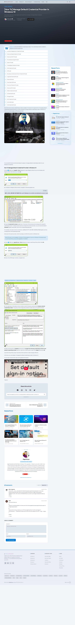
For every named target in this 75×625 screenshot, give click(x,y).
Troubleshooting (19, 575)
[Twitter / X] (10, 563)
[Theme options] (70, 2)
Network (65, 575)
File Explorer (39, 575)
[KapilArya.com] (8, 1)
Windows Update (26, 575)
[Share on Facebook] (17, 390)
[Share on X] (26, 390)
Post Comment (11, 540)
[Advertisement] (37, 30)
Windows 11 (7, 575)
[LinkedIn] (5, 563)
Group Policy (45, 575)
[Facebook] (13, 563)
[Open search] (67, 2)
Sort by (39, 485)
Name (7, 533)
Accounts (60, 575)
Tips (20, 577)
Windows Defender (8, 577)
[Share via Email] (30, 390)
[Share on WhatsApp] (22, 390)
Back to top (67, 582)
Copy (45, 190)
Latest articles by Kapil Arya (25, 477)
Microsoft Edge (33, 575)
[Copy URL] (44, 394)
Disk (13, 577)
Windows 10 (10, 6)
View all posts (60, 143)
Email (27, 533)
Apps (17, 577)
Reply (11, 496)
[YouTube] (8, 563)
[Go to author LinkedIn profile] (12, 19)
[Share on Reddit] (34, 390)
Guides (6, 6)
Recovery (55, 575)
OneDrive (50, 575)
